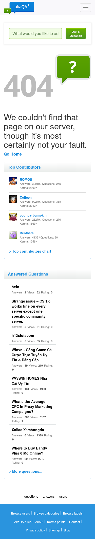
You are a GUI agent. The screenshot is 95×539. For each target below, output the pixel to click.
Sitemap (54, 530)
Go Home (13, 154)
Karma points (56, 522)
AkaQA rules (22, 522)
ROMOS (26, 179)
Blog (67, 530)
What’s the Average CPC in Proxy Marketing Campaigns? (32, 406)
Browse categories (46, 513)
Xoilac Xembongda (28, 429)
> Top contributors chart (30, 251)
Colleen (26, 197)
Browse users (20, 513)
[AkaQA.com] (19, 7)
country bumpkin (33, 215)
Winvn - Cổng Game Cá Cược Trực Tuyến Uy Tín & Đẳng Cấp (32, 354)
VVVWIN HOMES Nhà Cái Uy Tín (29, 381)
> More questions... (25, 471)
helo (15, 286)
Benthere (27, 232)
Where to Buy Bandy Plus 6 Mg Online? (29, 450)
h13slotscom (23, 335)
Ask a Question (76, 34)
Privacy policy (35, 530)
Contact (74, 522)
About (39, 522)
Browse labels (73, 513)
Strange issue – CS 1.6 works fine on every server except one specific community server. (31, 311)
